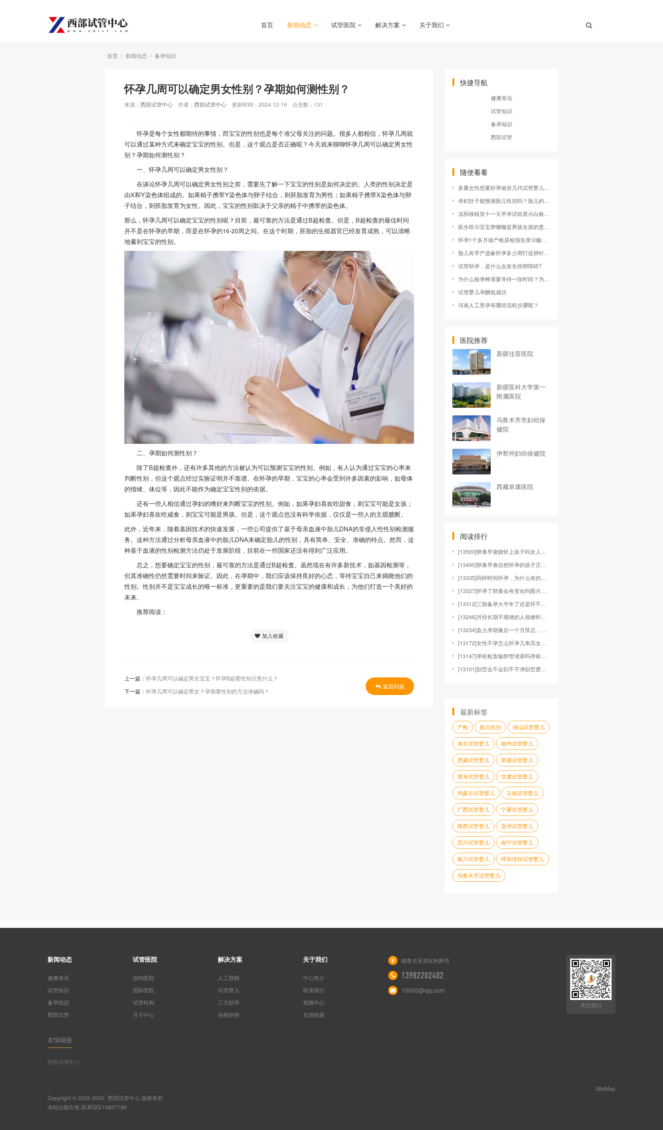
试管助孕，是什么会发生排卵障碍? (500, 266)
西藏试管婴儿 (473, 760)
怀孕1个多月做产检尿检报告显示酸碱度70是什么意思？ (504, 240)
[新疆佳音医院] (471, 362)
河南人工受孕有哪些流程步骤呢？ (498, 305)
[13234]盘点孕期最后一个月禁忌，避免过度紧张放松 (504, 630)
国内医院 (143, 978)
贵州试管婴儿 (517, 826)
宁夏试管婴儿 (517, 809)
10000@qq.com (423, 990)
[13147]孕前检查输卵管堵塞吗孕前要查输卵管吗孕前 (504, 656)
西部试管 (501, 137)
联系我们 (314, 990)
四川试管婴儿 (473, 842)
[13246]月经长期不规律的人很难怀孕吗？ (504, 617)
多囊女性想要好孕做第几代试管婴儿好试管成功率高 (504, 187)
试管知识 (501, 111)
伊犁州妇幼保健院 (521, 453)
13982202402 (422, 975)
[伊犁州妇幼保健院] (471, 461)
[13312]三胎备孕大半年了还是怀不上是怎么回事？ (504, 604)
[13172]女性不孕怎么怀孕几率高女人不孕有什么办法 (504, 643)
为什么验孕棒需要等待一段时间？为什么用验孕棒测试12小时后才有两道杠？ (504, 279)
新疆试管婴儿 (517, 760)
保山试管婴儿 (529, 727)
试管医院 (343, 24)
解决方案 (387, 24)
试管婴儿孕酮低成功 (482, 292)
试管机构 (143, 1002)
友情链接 (314, 1014)
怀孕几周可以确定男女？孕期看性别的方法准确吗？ (207, 691)
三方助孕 (228, 1002)
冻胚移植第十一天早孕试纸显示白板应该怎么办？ (504, 213)
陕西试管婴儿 (473, 826)
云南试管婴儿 (522, 793)
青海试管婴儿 (473, 776)
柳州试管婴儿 (517, 743)
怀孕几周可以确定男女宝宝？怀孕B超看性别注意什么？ (212, 678)
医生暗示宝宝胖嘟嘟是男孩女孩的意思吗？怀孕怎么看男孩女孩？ (504, 227)
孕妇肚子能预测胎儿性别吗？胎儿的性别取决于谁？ (504, 200)
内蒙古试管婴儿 (476, 793)
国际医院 (143, 990)
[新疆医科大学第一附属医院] (471, 395)
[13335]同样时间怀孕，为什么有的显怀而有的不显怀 (504, 577)
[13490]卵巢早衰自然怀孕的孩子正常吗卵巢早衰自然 (504, 564)
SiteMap (605, 1088)
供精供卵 (228, 1014)
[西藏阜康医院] (471, 495)
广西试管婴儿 (473, 809)
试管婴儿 (228, 990)
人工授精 (228, 978)
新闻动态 (299, 24)
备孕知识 (165, 55)
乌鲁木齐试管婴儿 (478, 875)
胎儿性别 (490, 727)
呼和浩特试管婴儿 (522, 859)
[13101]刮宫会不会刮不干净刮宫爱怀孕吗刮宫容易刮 (504, 669)
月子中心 (143, 1014)
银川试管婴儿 (473, 859)
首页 (267, 24)
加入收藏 (273, 635)
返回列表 (393, 686)
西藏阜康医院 (514, 486)
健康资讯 (501, 98)
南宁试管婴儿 (517, 842)
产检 (462, 727)
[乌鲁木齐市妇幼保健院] (471, 428)
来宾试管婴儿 (473, 743)
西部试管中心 (156, 104)
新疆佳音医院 (514, 353)
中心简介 (314, 978)
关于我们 (431, 24)
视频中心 (314, 1002)
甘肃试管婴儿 (517, 776)
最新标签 (474, 712)
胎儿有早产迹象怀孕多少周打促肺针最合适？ (504, 253)
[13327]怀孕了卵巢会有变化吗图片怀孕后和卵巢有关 (504, 591)
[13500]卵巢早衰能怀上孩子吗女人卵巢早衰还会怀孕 (504, 551)
